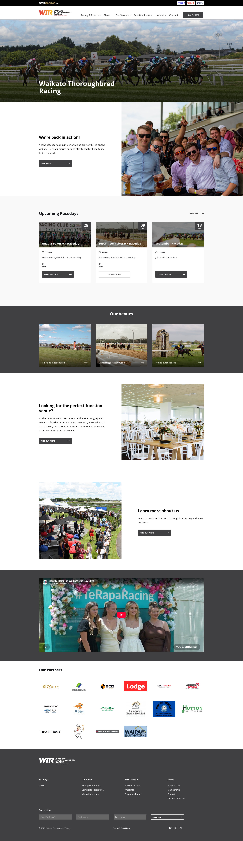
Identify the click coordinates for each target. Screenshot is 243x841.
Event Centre (131, 779)
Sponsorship (174, 785)
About (160, 15)
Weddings (129, 789)
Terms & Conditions (121, 828)
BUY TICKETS (193, 15)
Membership (174, 789)
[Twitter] (176, 828)
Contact (173, 15)
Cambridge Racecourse (93, 789)
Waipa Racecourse (90, 794)
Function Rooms (143, 15)
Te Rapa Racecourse (91, 785)
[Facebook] (171, 828)
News (107, 15)
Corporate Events (133, 794)
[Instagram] (181, 828)
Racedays (43, 779)
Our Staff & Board (176, 798)
